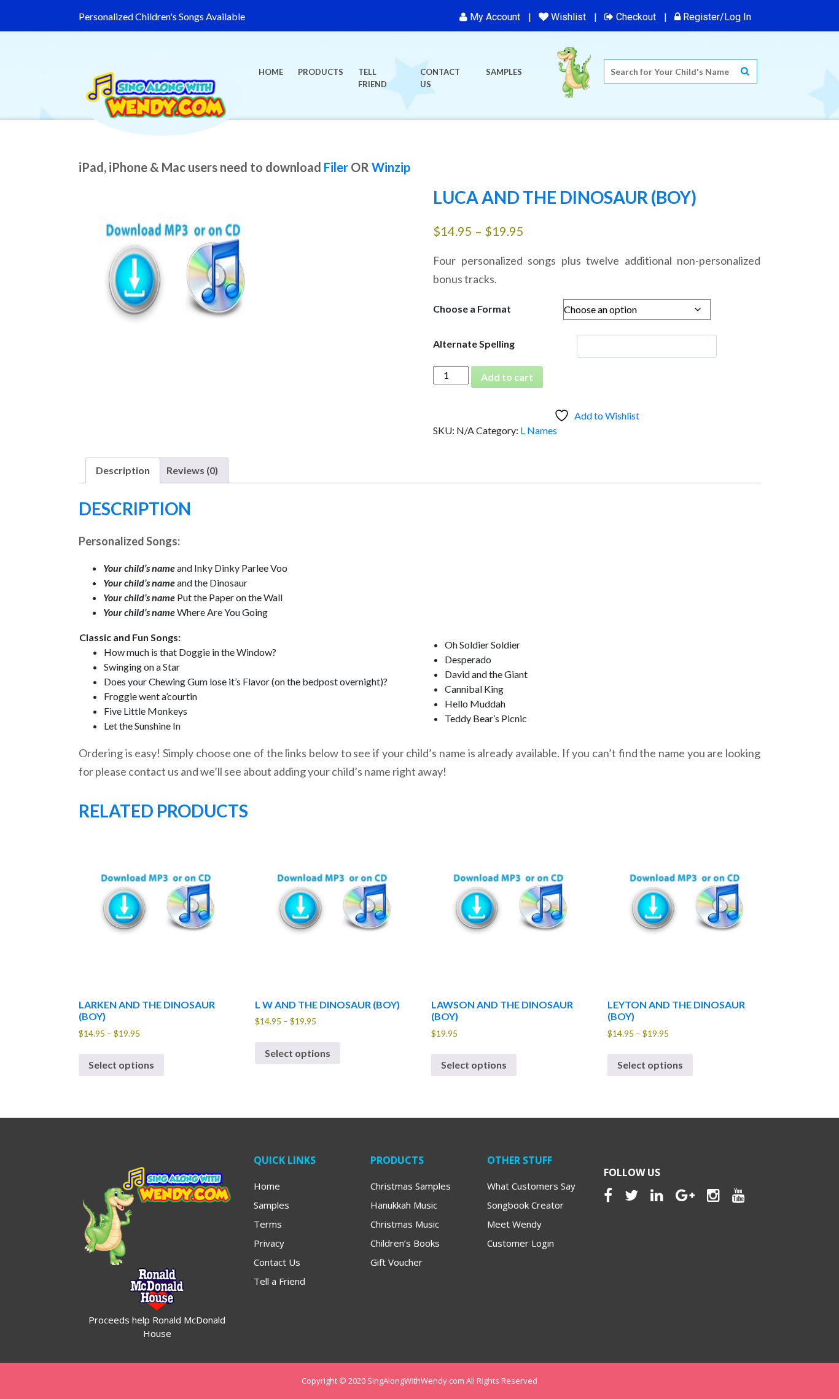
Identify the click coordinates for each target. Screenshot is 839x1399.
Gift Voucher (396, 1262)
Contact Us (440, 78)
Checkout (635, 17)
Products (320, 72)
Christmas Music (404, 1224)
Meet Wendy (514, 1224)
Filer (336, 167)
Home (271, 72)
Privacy (269, 1243)
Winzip (391, 167)
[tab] (122, 470)
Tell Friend (372, 78)
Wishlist (567, 17)
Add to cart (507, 377)
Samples (504, 72)
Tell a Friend (279, 1281)
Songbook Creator (525, 1205)
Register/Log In (716, 17)
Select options (121, 1064)
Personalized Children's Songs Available (162, 16)
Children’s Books (405, 1243)
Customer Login (520, 1243)
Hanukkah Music (403, 1205)
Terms (268, 1224)
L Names (538, 430)
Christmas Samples (410, 1186)
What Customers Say (531, 1186)
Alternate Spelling (474, 343)
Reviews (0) (192, 470)
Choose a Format (472, 308)
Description (123, 470)
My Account (493, 17)
